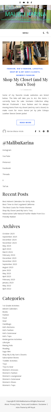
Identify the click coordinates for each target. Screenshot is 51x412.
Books (5, 312)
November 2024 (9, 243)
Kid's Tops (7, 336)
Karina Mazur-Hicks (15, 131)
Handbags (6, 324)
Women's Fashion (25, 75)
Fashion (11, 69)
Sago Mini (6, 351)
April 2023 (6, 276)
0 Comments (26, 89)
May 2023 (6, 273)
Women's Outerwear (11, 379)
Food (4, 318)
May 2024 (6, 245)
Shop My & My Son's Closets (25, 72)
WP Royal (31, 407)
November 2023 (9, 261)
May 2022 (6, 285)
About (7, 404)
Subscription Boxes (10, 357)
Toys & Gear (7, 366)
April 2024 (6, 249)
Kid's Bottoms (8, 327)
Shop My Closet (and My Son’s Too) (25, 82)
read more (25, 122)
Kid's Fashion (24, 69)
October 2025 (8, 233)
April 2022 (6, 288)
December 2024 (9, 239)
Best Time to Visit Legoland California (18, 204)
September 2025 (9, 236)
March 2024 (7, 252)
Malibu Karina (25, 14)
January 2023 (8, 282)
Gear (4, 321)
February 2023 (8, 279)
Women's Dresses (10, 370)
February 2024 (8, 255)
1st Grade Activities (10, 305)
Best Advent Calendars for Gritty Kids (18, 201)
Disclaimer (42, 404)
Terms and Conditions (29, 404)
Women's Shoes (9, 382)
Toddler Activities (9, 360)
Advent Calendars (9, 308)
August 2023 (7, 267)
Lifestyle (38, 69)
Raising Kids (7, 345)
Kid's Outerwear (9, 333)
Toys (4, 364)
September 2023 (9, 264)
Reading (5, 348)
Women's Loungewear (12, 376)
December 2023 (9, 258)
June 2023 (6, 270)
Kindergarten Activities (12, 339)
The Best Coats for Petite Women (17, 207)
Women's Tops (8, 385)
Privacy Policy (15, 404)
